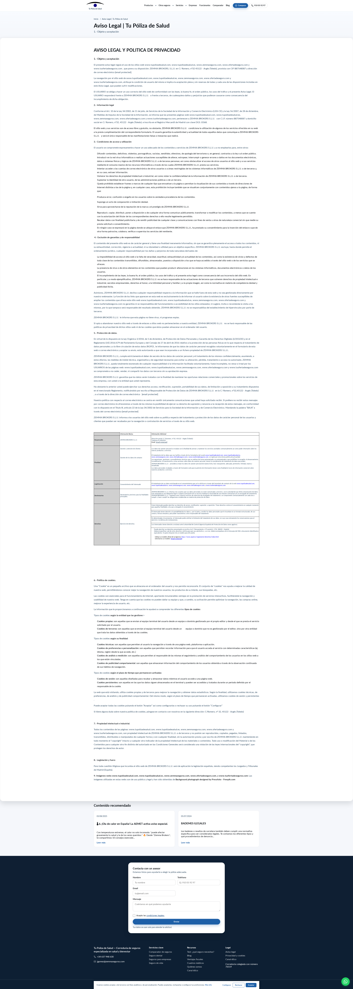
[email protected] (130, 411)
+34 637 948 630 (105, 957)
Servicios (179, 5)
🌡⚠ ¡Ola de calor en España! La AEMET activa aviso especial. (132, 824)
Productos (148, 5)
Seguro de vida (156, 963)
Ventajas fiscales (195, 959)
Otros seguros (164, 5)
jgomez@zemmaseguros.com (111, 961)
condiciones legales (155, 915)
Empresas (193, 5)
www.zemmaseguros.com (208, 65)
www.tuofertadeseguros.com (108, 68)
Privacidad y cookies (235, 955)
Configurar (226, 985)
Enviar (176, 922)
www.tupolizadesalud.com (158, 65)
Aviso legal (230, 952)
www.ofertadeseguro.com (235, 65)
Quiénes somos (194, 967)
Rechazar (238, 985)
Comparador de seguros (160, 952)
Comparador (218, 5)
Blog (228, 5)
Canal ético (192, 970)
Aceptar (251, 985)
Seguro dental (155, 955)
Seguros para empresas (160, 959)
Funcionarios (204, 5)
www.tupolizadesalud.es (183, 65)
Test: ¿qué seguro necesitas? (200, 952)
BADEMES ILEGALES (193, 823)
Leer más (101, 843)
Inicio (96, 19)
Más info (208, 985)
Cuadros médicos (195, 963)
